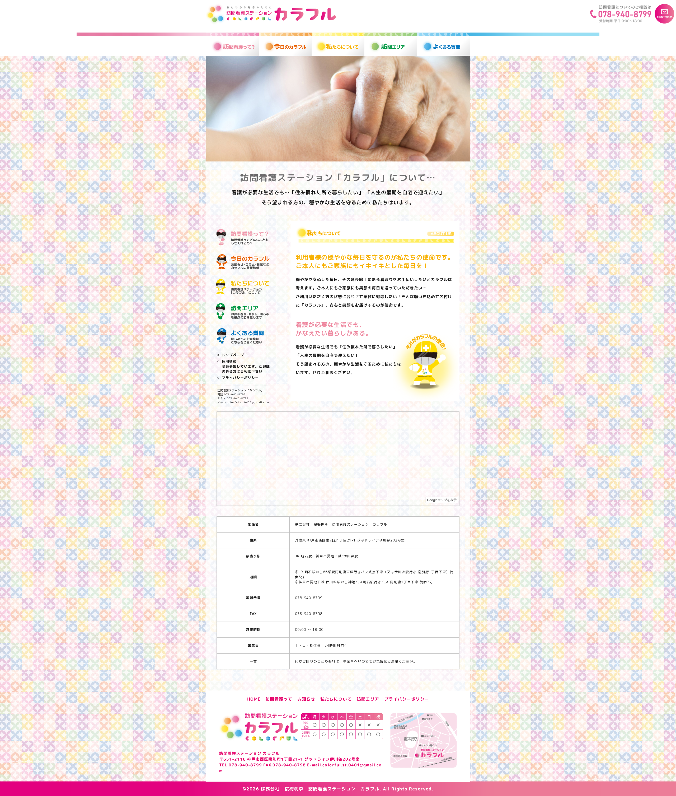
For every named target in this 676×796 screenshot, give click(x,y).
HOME (253, 699)
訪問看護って (278, 699)
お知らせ (306, 699)
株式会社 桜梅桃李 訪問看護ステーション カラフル (320, 789)
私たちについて (336, 699)
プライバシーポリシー (240, 377)
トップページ (233, 355)
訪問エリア (368, 699)
